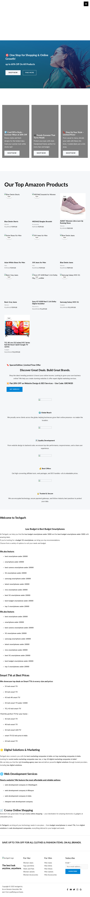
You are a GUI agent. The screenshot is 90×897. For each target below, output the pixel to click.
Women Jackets (29, 872)
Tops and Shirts (28, 866)
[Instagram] (77, 889)
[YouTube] (71, 889)
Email (67, 863)
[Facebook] (67, 889)
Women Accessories (30, 875)
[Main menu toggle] (86, 4)
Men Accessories (50, 875)
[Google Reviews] (81, 889)
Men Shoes (48, 869)
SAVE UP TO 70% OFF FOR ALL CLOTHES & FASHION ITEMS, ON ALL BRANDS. (41, 843)
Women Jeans (28, 863)
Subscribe (72, 871)
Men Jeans (48, 863)
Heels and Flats (28, 869)
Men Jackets (48, 872)
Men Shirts (48, 866)
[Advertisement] (45, 24)
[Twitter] (74, 889)
